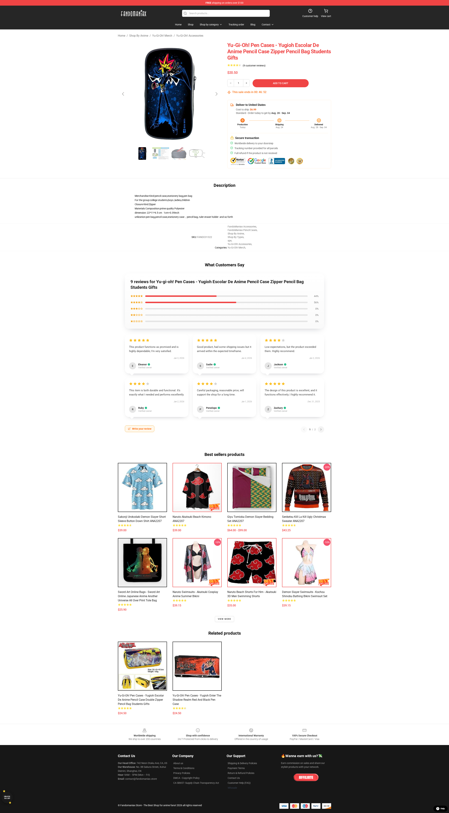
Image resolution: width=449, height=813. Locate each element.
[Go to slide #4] (197, 153)
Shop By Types (236, 237)
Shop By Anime (138, 35)
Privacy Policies (181, 773)
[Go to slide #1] (142, 153)
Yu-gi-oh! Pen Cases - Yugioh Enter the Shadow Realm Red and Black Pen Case (197, 700)
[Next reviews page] (321, 429)
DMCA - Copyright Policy (186, 778)
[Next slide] (216, 94)
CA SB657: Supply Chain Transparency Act (196, 782)
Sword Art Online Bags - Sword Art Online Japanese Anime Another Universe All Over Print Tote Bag (139, 596)
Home (121, 35)
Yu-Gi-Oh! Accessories (189, 35)
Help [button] (443, 808)
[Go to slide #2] (160, 153)
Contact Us (234, 778)
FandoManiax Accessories (242, 226)
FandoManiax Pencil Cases (242, 230)
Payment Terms (236, 768)
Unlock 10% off (7, 797)
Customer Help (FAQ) (239, 782)
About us (178, 763)
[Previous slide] (123, 94)
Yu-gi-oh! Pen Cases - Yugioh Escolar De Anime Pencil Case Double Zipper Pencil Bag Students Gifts (141, 700)
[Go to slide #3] (178, 153)
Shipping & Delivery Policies (242, 763)
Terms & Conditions (183, 768)
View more (224, 619)
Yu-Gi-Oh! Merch (162, 35)
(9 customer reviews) (254, 65)
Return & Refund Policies (241, 773)
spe (230, 240)
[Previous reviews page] (304, 429)
